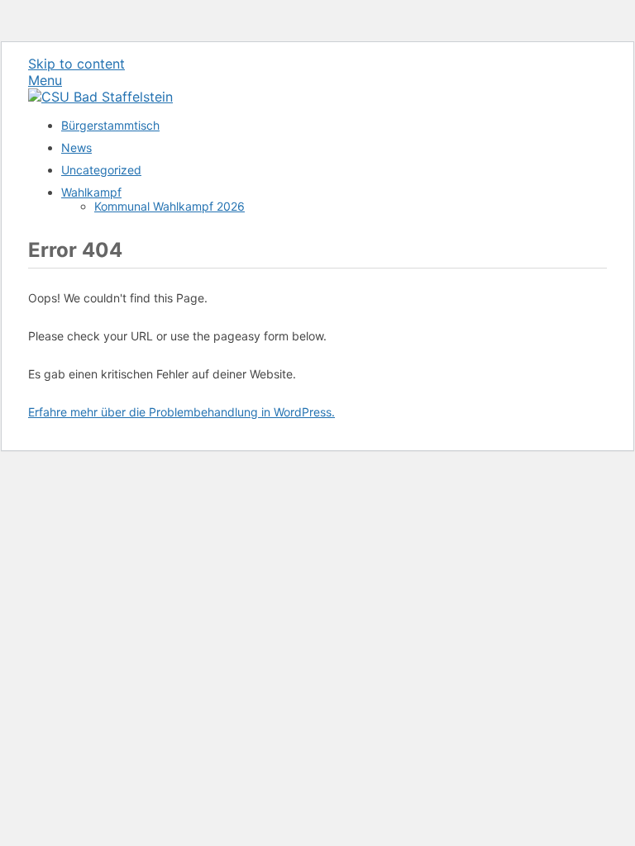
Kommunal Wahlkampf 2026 (169, 206)
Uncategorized (101, 170)
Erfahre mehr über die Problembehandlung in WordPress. (181, 412)
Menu (45, 80)
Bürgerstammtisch (110, 125)
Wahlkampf (91, 192)
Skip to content (76, 63)
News (76, 147)
